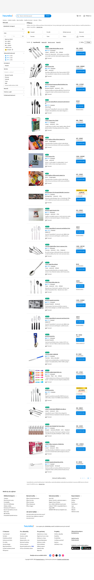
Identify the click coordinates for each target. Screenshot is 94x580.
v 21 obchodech (79, 86)
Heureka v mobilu (24, 536)
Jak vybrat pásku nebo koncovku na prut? (35, 514)
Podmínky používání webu (63, 559)
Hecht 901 (51, 498)
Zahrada (73, 508)
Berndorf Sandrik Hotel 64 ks (52, 300)
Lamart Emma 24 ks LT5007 (51, 120)
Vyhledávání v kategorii (9, 26)
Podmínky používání (7, 538)
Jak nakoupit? (23, 534)
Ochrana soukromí (24, 544)
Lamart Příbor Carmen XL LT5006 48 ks (54, 444)
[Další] (90, 478)
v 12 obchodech (79, 176)
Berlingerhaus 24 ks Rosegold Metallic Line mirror (57, 192)
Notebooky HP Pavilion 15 (9, 508)
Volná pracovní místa (7, 540)
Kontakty (5, 536)
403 (88, 478)
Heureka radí (23, 538)
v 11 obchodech (79, 409)
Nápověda (39, 550)
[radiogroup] (13, 58)
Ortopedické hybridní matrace (10, 515)
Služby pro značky (41, 542)
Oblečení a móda (75, 511)
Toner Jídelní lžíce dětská (51, 264)
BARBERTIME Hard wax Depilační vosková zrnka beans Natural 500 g (58, 510)
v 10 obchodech (79, 373)
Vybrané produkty (54, 496)
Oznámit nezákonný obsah (9, 548)
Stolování (35, 20)
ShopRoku (56, 536)
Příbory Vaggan (29, 506)
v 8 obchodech (79, 158)
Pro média (5, 542)
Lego (72, 506)
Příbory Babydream (30, 504)
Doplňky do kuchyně (28, 20)
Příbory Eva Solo (30, 500)
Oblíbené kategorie (9, 496)
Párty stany (6, 511)
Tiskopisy (6, 498)
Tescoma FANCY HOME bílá (51, 354)
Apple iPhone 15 (75, 498)
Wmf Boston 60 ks (49, 390)
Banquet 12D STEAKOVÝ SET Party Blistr (55, 426)
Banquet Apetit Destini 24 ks (52, 210)
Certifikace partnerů (59, 540)
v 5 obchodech (79, 302)
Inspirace (56, 542)
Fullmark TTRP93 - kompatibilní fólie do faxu (58, 506)
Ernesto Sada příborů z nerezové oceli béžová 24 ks (57, 228)
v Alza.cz (78, 336)
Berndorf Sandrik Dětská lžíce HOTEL (54, 462)
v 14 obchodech (79, 50)
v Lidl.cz (78, 103)
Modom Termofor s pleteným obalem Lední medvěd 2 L (58, 500)
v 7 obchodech (79, 248)
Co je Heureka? (6, 534)
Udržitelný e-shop (58, 544)
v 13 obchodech (79, 212)
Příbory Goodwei (30, 502)
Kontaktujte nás (75, 533)
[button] (12, 29)
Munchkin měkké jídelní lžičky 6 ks (53, 372)
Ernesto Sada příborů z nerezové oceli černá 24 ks (57, 318)
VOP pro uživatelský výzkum (26, 548)
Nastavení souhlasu (24, 542)
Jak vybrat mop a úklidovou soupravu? (34, 516)
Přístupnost (5, 550)
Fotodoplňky (7, 502)
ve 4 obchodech (79, 427)
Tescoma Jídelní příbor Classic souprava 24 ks (56, 246)
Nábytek (73, 510)
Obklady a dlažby (7, 506)
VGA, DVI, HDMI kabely (9, 504)
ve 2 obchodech (79, 266)
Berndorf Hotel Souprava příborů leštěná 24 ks (56, 84)
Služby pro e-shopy (41, 538)
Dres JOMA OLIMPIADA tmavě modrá (57, 504)
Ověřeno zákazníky (58, 534)
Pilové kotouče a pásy (9, 500)
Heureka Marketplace (42, 540)
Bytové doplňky (20, 20)
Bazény (73, 502)
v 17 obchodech (79, 122)
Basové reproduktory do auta (10, 510)
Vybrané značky (30, 496)
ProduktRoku (57, 538)
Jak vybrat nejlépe (31, 512)
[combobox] (30, 15)
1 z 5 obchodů (79, 394)
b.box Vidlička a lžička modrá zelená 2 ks (55, 175)
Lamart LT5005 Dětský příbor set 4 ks (54, 48)
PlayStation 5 (74, 504)
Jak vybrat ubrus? (30, 518)
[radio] (4, 55)
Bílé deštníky (7, 513)
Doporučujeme (75, 496)
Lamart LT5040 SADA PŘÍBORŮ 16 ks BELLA (55, 409)
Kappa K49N (51, 508)
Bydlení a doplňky (11, 20)
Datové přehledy (41, 544)
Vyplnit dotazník (75, 540)
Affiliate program (41, 546)
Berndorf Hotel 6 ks (50, 336)
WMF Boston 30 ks (49, 66)
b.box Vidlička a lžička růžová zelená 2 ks (55, 139)
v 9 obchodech (79, 68)
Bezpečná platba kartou (25, 546)
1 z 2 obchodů (79, 196)
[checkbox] (4, 39)
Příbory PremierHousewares (32, 498)
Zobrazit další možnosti (10, 85)
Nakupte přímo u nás (24, 540)
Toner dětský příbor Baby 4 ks (52, 282)
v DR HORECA (79, 282)
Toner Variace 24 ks (50, 156)
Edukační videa (40, 548)
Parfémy (73, 500)
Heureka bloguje (6, 544)
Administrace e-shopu (42, 534)
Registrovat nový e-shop (42, 536)
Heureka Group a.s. (40, 559)
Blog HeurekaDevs (7, 546)
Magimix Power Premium (54, 502)
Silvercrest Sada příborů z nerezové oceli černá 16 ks (59, 106)
